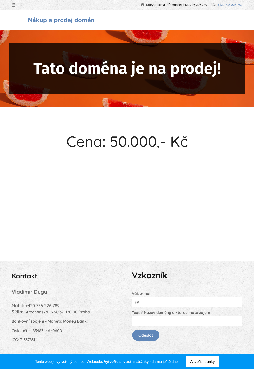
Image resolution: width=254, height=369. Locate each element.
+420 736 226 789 (230, 4)
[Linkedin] (13, 5)
